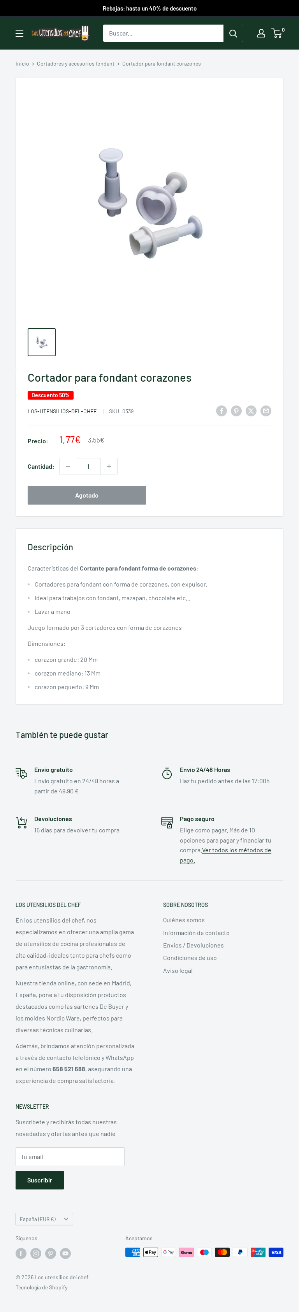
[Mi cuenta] (261, 33)
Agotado (86, 495)
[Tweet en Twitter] (251, 410)
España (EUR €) (38, 1219)
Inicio (22, 63)
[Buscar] (233, 33)
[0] (277, 33)
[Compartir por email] (265, 410)
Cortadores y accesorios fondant (75, 63)
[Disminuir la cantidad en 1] (68, 466)
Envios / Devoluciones (193, 945)
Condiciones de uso (190, 957)
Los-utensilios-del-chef (63, 411)
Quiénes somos (184, 919)
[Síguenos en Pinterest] (50, 1253)
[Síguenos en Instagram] (35, 1253)
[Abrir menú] (19, 33)
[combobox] (163, 33)
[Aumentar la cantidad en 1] (109, 466)
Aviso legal (178, 970)
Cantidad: (41, 466)
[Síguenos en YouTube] (65, 1253)
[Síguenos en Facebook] (21, 1253)
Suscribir (39, 1180)
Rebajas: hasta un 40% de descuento (150, 8)
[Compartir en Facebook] (221, 410)
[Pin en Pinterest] (236, 410)
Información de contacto (196, 932)
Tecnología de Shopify (41, 1287)
